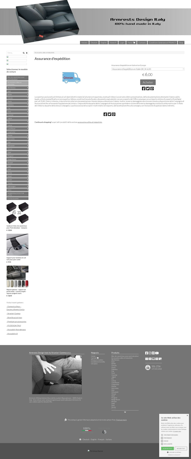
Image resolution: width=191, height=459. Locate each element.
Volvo (9, 190)
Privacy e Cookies (97, 360)
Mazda (10, 135)
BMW (10, 94)
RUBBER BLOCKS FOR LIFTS (16, 194)
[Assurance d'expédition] (71, 77)
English (103, 43)
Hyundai (10, 115)
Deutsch (94, 43)
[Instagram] (150, 354)
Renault (10, 163)
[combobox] (147, 69)
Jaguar (10, 118)
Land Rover (11, 128)
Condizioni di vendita (98, 362)
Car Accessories (13, 198)
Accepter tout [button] (167, 448)
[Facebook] (146, 354)
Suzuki (10, 180)
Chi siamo (94, 364)
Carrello (94, 358)
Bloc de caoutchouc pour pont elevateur (16, 78)
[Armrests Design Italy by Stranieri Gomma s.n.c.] (95, 22)
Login (122, 43)
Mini (9, 142)
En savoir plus (177, 431)
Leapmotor (11, 132)
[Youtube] (157, 354)
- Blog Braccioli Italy (14, 317)
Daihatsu (11, 105)
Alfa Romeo (11, 88)
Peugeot (10, 156)
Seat (9, 169)
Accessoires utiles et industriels (44, 52)
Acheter (148, 82)
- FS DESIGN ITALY (14, 325)
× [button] (187, 415)
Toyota (10, 183)
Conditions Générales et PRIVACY (162, 43)
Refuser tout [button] (181, 448)
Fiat (9, 108)
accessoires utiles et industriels (90, 122)
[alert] (174, 435)
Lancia (10, 125)
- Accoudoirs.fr (12, 334)
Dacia (10, 101)
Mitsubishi (11, 145)
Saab (9, 166)
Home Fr (113, 43)
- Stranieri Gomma (13, 313)
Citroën (10, 98)
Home (93, 356)
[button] (171, 435)
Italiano (84, 43)
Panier (130, 43)
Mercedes (11, 139)
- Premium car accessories (16, 321)
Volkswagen (12, 186)
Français (101, 439)
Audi (9, 91)
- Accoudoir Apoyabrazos (16, 329)
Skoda (10, 173)
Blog (181, 43)
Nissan (10, 149)
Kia (9, 122)
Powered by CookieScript (174, 455)
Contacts (142, 43)
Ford (9, 111)
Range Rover (12, 159)
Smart (10, 176)
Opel (9, 152)
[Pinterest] (153, 354)
